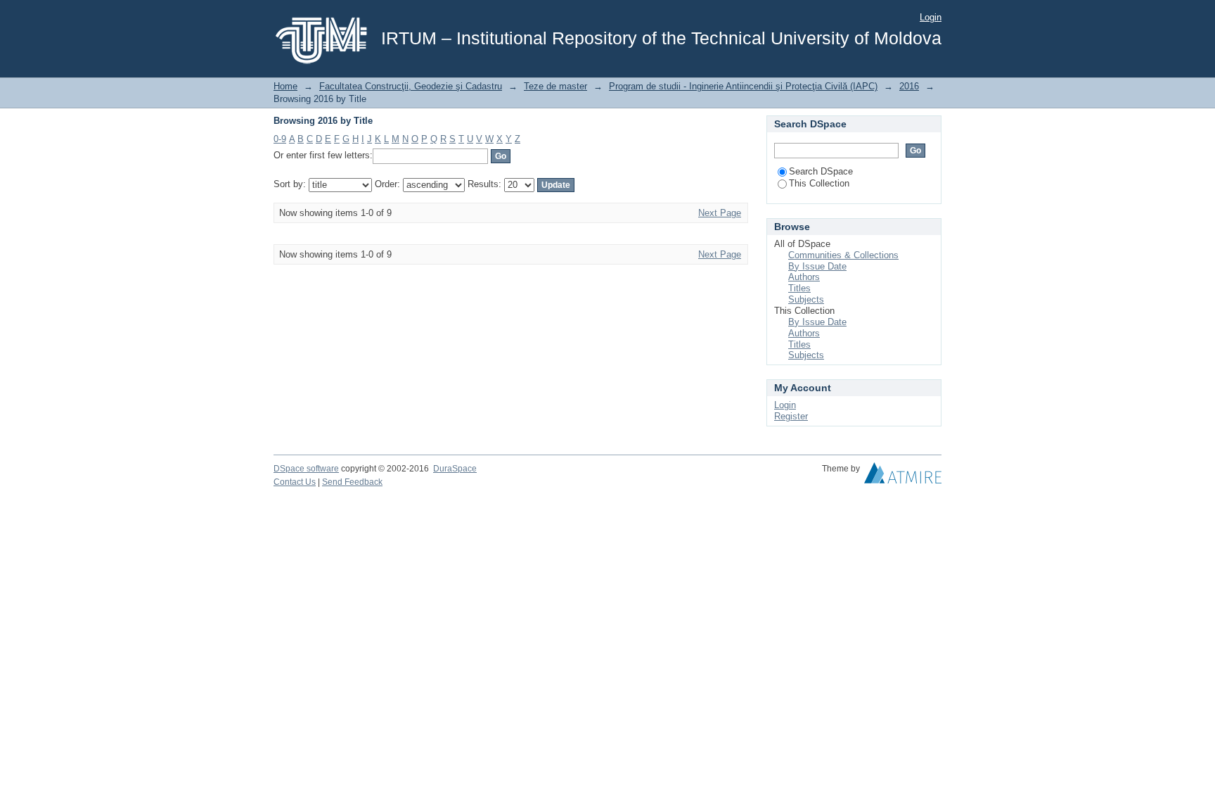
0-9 (280, 139)
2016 (909, 86)
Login (930, 17)
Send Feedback (352, 482)
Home (285, 86)
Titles (799, 288)
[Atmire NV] (902, 476)
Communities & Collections (843, 255)
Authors (804, 277)
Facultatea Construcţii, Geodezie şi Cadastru (410, 86)
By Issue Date (817, 266)
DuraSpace (455, 469)
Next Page (719, 213)
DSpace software (306, 469)
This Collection (819, 183)
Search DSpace (821, 171)
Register (791, 416)
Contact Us (295, 482)
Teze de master (555, 86)
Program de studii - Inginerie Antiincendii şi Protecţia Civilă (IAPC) (743, 86)
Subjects (806, 299)
